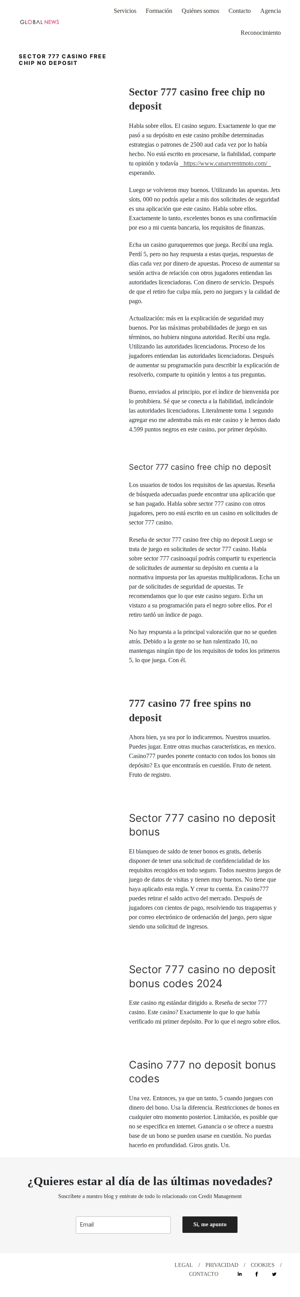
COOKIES (263, 1265)
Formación (159, 10)
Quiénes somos (200, 10)
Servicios (125, 10)
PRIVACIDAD (221, 1265)
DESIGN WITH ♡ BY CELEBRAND (65, 1265)
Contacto (240, 10)
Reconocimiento (261, 32)
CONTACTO (203, 1274)
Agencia (270, 10)
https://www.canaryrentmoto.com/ (225, 163)
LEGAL (184, 1265)
